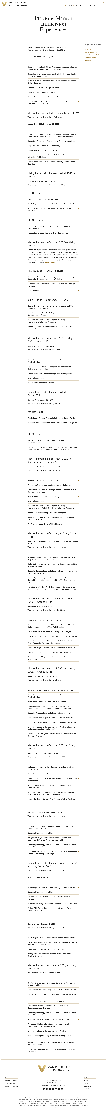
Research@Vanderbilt (11, 1086)
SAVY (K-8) (88, 49)
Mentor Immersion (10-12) (92, 55)
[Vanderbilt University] (53, 1068)
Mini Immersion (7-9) (91, 52)
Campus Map (88, 1086)
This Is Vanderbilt (10, 1083)
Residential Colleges (11, 1080)
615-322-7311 (50, 1083)
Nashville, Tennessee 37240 (53, 1080)
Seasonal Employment (100, 5)
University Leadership (11, 1078)
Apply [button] (70, 5)
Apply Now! (88, 60)
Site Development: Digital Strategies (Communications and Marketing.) (54, 1107)
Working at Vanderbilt (90, 1078)
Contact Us (58, 1083)
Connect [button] (78, 5)
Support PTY (88, 5)
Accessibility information (27, 1105)
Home (57, 5)
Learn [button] (63, 5)
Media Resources (89, 1089)
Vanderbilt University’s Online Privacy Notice (53, 1085)
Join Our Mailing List (90, 57)
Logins (86, 1083)
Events (86, 1080)
